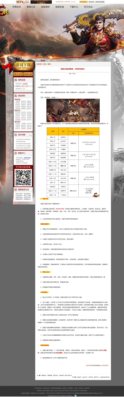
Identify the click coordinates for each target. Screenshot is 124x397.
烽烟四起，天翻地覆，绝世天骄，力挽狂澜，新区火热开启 (56, 375)
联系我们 (70, 388)
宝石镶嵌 (23, 123)
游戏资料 (45, 7)
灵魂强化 (17, 127)
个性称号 (23, 115)
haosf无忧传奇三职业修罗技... (23, 139)
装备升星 (23, 125)
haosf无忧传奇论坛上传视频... (23, 146)
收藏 (103, 1)
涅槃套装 (17, 103)
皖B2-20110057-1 (55, 390)
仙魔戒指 (29, 103)
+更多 (30, 135)
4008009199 (27, 157)
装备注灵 (29, 125)
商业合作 (65, 388)
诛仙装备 (17, 104)
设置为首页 (99, 1)
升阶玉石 (29, 119)
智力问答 (23, 119)
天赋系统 (23, 128)
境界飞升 (17, 128)
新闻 (49, 64)
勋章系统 (23, 127)
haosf (101, 365)
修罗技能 (17, 106)
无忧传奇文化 (46, 388)
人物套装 (17, 101)
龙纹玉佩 (29, 127)
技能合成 (29, 106)
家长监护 (91, 1)
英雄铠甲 (23, 104)
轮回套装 (23, 103)
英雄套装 (23, 101)
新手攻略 (17, 112)
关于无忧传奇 (37, 388)
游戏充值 (59, 7)
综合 (44, 64)
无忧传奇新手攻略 (20, 141)
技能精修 (17, 125)
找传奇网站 (89, 365)
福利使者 (29, 114)
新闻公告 (31, 7)
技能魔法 (29, 101)
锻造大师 (23, 114)
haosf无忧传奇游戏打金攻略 (23, 143)
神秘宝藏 (17, 114)
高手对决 (17, 117)
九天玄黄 (25, 83)
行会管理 (29, 115)
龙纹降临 (17, 123)
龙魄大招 (29, 108)
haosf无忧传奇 (66, 1)
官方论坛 (88, 7)
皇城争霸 (17, 119)
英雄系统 (23, 112)
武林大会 (23, 117)
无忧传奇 (39, 64)
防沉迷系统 (83, 1)
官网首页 (16, 7)
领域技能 (23, 106)
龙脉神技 (17, 108)
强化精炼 (29, 128)
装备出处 (29, 104)
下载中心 (74, 7)
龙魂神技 (23, 108)
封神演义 (17, 115)
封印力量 (29, 123)
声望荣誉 (29, 117)
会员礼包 (29, 112)
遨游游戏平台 (23, 2)
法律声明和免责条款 (56, 388)
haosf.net (73, 1)
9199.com (81, 388)
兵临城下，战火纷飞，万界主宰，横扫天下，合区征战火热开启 (93, 377)
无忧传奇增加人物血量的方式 (23, 148)
